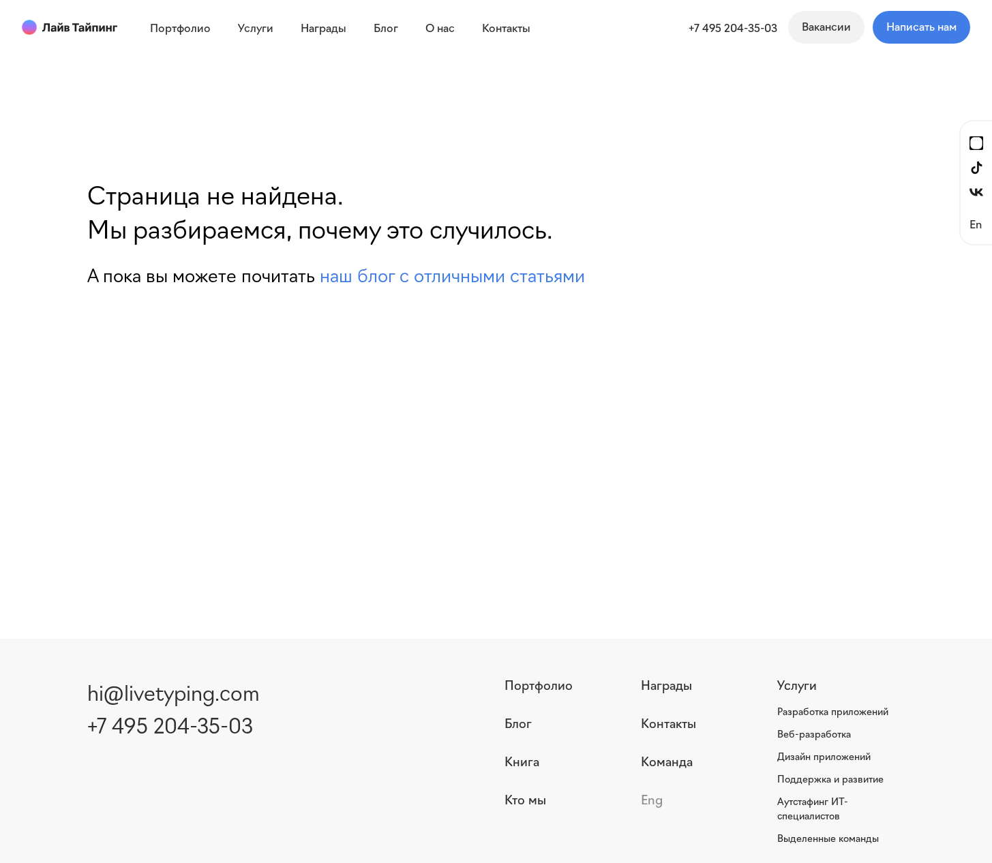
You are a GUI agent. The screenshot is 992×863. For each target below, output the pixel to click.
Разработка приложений (832, 711)
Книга (522, 761)
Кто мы (525, 799)
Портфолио (539, 684)
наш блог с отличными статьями (452, 274)
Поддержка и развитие (830, 778)
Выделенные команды (828, 838)
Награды (666, 684)
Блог (518, 722)
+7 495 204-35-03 (733, 27)
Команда (667, 761)
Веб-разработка (814, 733)
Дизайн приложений (824, 756)
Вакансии (826, 25)
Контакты (668, 722)
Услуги (797, 684)
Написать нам (921, 25)
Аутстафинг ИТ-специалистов (812, 808)
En (976, 223)
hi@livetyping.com (173, 691)
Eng (652, 799)
